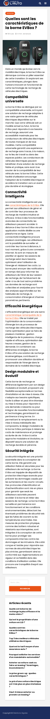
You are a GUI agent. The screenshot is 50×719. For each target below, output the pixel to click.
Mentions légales (21, 713)
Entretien (10, 13)
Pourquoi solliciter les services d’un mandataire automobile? (24, 656)
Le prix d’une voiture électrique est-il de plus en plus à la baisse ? (25, 684)
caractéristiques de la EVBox (24, 205)
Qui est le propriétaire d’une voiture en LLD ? (23, 621)
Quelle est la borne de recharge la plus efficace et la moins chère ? (24, 611)
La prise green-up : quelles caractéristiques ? (22, 674)
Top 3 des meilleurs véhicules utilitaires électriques (24, 639)
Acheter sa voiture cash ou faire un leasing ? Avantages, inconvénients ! (24, 665)
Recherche (25, 589)
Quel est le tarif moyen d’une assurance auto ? (24, 647)
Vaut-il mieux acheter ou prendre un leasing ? (22, 693)
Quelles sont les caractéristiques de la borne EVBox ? (23, 630)
